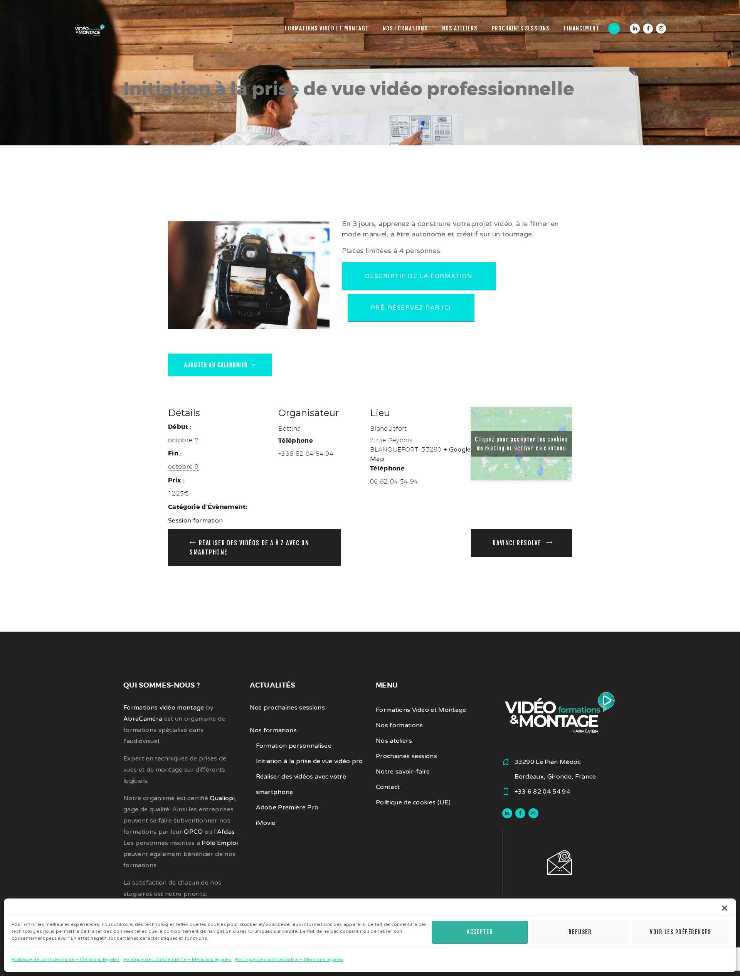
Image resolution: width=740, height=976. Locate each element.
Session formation (195, 520)
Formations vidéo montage (163, 707)
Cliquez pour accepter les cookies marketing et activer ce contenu (521, 444)
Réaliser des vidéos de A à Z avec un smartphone (249, 547)
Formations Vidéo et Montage (421, 710)
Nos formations (273, 730)
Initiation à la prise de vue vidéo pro (309, 761)
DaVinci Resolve (518, 543)
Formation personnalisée (293, 746)
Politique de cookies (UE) (413, 802)
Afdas (227, 832)
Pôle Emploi (220, 843)
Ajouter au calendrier (216, 365)
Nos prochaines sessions (287, 707)
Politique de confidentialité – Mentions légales (65, 959)
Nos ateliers (394, 741)
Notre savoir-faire (403, 771)
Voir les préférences (680, 932)
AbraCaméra (142, 719)
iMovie (266, 823)
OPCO (193, 832)
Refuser (580, 932)
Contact (388, 787)
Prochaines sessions (406, 756)
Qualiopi (222, 798)
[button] (724, 908)
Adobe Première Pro (287, 807)
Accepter (480, 932)
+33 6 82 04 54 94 (542, 792)
